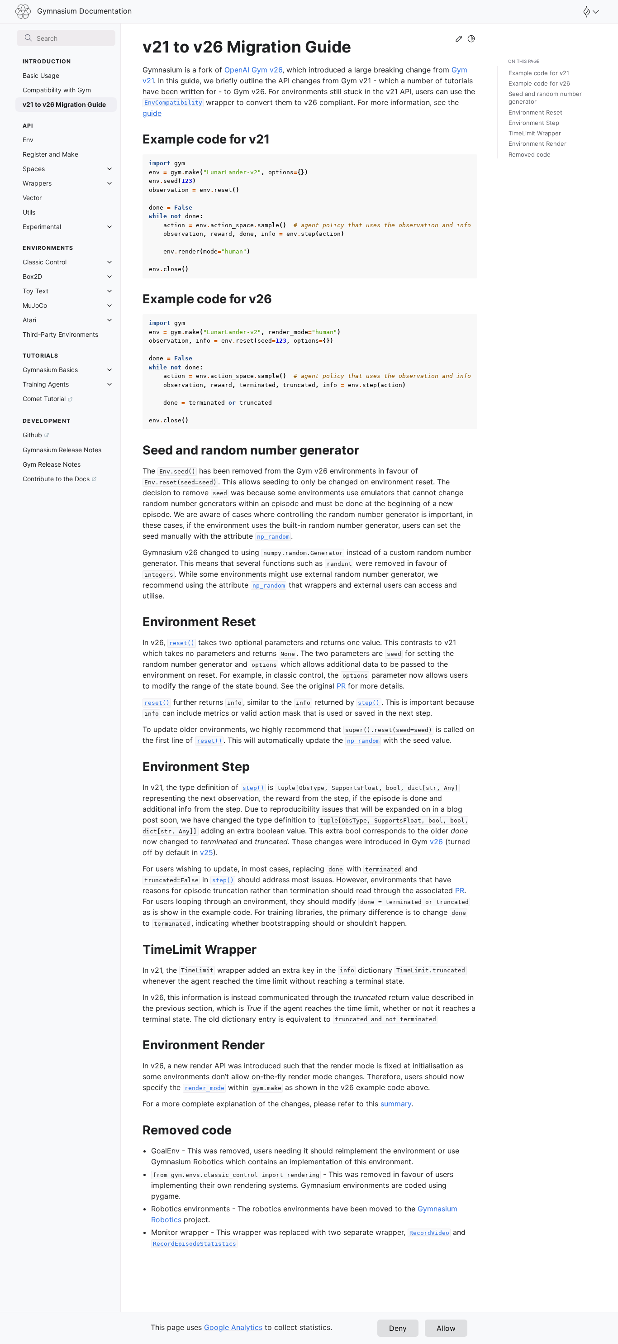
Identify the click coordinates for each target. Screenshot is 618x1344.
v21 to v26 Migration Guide (64, 104)
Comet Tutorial (44, 398)
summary (395, 1103)
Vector (32, 197)
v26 (436, 841)
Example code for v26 (539, 83)
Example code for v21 (539, 73)
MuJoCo (35, 305)
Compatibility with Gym (57, 90)
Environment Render (537, 143)
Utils (29, 212)
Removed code (530, 154)
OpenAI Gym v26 (253, 69)
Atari (29, 320)
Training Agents (46, 384)
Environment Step (534, 122)
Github (32, 435)
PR (341, 685)
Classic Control (45, 262)
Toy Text (35, 291)
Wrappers (37, 183)
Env (28, 139)
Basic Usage (41, 75)
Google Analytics (233, 1327)
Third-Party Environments (60, 334)
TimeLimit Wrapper (535, 133)
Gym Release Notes (52, 464)
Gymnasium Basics (50, 369)
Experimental (42, 226)
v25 (206, 852)
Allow (446, 1328)
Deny (398, 1328)
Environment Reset (535, 112)
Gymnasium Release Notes (62, 450)
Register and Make (50, 154)
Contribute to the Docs (56, 479)
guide (152, 113)
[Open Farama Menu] (590, 11)
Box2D (32, 276)
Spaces (34, 168)
